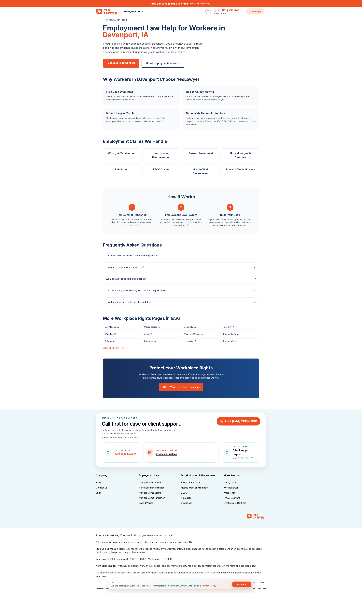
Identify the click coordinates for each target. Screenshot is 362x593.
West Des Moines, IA (193, 334)
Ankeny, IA (110, 341)
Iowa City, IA (228, 327)
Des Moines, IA (112, 327)
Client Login (255, 11)
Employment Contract (235, 503)
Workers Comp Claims (149, 492)
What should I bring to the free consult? (126, 278)
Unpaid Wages (145, 503)
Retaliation (186, 497)
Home (105, 20)
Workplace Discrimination (151, 487)
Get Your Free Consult (121, 62)
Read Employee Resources (163, 63)
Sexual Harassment (191, 482)
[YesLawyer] (255, 517)
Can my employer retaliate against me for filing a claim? (135, 290)
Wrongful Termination (149, 482)
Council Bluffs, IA (231, 334)
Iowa (112, 20)
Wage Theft (229, 492)
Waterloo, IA (110, 334)
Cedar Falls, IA (229, 341)
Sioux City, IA (190, 327)
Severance (186, 503)
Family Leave (230, 482)
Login (98, 492)
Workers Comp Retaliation (151, 497)
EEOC (184, 492)
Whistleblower (231, 487)
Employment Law (132, 11)
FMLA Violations (232, 497)
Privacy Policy (209, 586)
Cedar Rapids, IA (152, 327)
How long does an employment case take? (128, 302)
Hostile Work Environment (194, 487)
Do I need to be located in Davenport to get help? (132, 255)
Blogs (99, 482)
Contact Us (101, 487)
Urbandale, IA (190, 341)
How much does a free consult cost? (125, 267)
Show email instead (166, 454)
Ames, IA (148, 334)
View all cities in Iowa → (115, 348)
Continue (241, 584)
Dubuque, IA (150, 341)
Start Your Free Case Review (181, 387)
